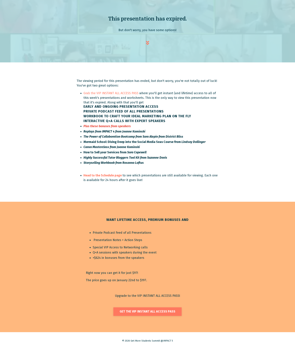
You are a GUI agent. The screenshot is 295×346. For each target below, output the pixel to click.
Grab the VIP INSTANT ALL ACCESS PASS (110, 93)
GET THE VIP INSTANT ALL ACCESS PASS (147, 311)
